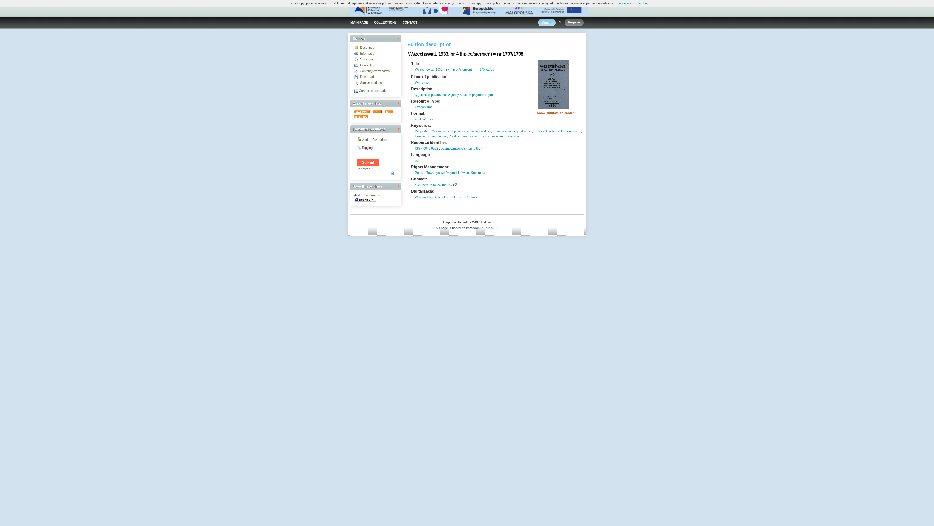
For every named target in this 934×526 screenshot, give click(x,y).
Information (368, 53)
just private (367, 168)
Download (367, 77)
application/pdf (425, 119)
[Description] (357, 47)
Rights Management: (430, 167)
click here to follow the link (433, 185)
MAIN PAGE (359, 22)
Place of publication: (430, 77)
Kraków (420, 136)
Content (365, 65)
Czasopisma (437, 136)
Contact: (419, 179)
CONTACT (410, 22)
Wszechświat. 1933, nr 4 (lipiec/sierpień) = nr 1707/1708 (454, 69)
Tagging (367, 148)
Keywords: (421, 125)
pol (417, 160)
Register (574, 22)
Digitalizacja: (422, 191)
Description (368, 47)
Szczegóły (623, 3)
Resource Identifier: (429, 143)
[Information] (357, 53)
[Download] (357, 77)
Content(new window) (375, 71)
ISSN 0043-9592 (426, 148)
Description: (422, 89)
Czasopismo (423, 107)
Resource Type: (425, 101)
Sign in (546, 22)
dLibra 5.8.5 (490, 228)
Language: (421, 155)
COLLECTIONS (385, 22)
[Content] (357, 65)
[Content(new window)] (357, 71)
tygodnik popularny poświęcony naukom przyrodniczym (454, 95)
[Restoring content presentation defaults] (356, 91)
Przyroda (421, 131)
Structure (366, 59)
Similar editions (371, 83)
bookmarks (372, 195)
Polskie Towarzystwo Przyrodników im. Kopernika (484, 136)
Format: (418, 113)
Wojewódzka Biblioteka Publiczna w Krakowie (447, 197)
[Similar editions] (357, 83)
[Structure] (357, 59)
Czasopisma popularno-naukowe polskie (460, 131)
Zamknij (642, 3)
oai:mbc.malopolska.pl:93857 (461, 148)
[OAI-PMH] (362, 112)
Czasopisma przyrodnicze (511, 131)
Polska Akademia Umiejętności (556, 131)
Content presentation (373, 91)
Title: (415, 64)
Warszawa (422, 83)
